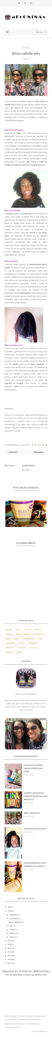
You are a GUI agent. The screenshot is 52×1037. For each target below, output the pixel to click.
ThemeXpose (31, 1024)
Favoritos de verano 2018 (35, 828)
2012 (9, 959)
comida (18, 652)
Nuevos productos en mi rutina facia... (21, 522)
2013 (9, 955)
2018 (9, 911)
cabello (37, 630)
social (18, 630)
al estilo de (33, 648)
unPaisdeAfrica (29, 639)
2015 (9, 948)
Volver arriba (39, 1031)
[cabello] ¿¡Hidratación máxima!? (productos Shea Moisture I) (35, 796)
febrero (13, 933)
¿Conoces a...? (39, 634)
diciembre (14, 915)
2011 (9, 963)
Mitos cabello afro (32, 813)
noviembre (14, 918)
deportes (9, 648)
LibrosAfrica (33, 643)
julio (11, 926)
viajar (16, 639)
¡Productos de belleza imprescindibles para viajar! (33, 768)
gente (18, 634)
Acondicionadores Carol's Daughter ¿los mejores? (35, 864)
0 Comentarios (12, 445)
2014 (9, 952)
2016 (9, 944)
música (21, 643)
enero (12, 937)
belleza (26, 47)
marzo (12, 929)
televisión (21, 648)
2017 (9, 940)
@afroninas (41, 971)
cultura (27, 630)
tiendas (9, 652)
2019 (9, 907)
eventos (27, 634)
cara (40, 639)
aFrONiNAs (28, 465)
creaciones (10, 643)
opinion (9, 634)
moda (8, 639)
